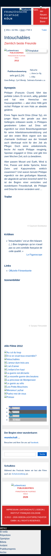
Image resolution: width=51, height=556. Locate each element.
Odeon (39, 509)
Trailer (44, 30)
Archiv (3, 552)
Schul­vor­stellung (18, 474)
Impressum (12, 509)
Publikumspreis (8, 549)
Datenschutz (27, 509)
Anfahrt (3, 545)
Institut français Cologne (25, 513)
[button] (14, 408)
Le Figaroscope (34, 254)
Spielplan (5, 538)
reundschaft (10, 437)
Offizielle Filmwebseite (20, 270)
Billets (3, 542)
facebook (34, 442)
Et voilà (4, 532)
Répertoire (5, 535)
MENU (3, 528)
